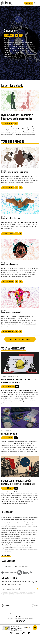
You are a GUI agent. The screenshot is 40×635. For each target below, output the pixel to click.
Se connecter (29, 3)
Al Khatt (31, 618)
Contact (27, 613)
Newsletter (19, 613)
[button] (11, 633)
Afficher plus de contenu (20, 339)
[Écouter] (34, 627)
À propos (11, 613)
